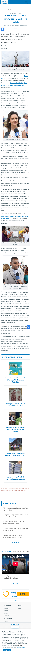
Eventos (6, 602)
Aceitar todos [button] (7, 650)
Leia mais (19, 645)
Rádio (19, 605)
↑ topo (15, 600)
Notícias (4, 10)
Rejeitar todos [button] (21, 647)
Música (6, 610)
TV (18, 602)
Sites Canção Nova (28, 2)
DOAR (15, 627)
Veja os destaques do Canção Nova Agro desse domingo (15, 509)
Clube (6, 613)
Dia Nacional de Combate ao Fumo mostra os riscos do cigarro (13, 522)
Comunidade (8, 618)
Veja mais (15, 542)
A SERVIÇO (15, 551)
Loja (19, 608)
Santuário (7, 615)
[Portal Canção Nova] (4, 2)
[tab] (6, 551)
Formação (7, 605)
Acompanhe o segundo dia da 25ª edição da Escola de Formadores (15, 516)
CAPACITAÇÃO (24, 551)
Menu (25, 2)
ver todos (15, 583)
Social (6, 621)
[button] (2, 29)
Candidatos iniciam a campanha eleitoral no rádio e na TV (15, 529)
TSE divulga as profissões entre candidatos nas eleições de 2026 (13, 536)
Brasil (9, 10)
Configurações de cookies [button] (9, 647)
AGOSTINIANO (6, 551)
